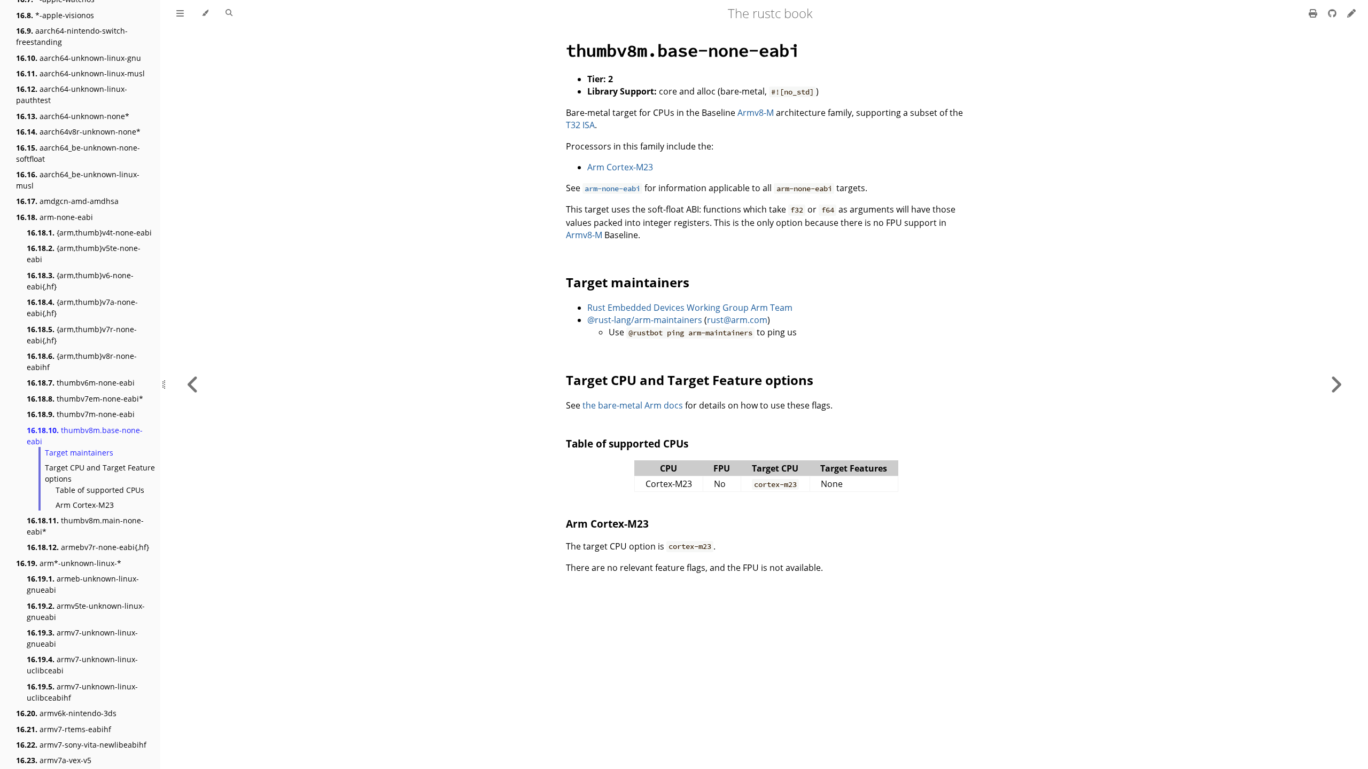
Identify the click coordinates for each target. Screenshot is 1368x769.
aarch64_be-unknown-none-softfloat (78, 153)
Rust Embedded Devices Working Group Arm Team (689, 307)
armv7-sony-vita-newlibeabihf (81, 745)
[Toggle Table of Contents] (180, 13)
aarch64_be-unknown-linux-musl (77, 180)
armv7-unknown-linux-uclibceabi (82, 665)
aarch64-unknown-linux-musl (80, 73)
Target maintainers (79, 453)
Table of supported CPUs (100, 490)
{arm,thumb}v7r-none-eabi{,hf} (82, 335)
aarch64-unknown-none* (72, 116)
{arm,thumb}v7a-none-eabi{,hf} (82, 307)
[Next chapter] (1336, 384)
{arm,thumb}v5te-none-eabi (84, 253)
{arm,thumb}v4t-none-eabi (89, 232)
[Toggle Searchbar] (229, 13)
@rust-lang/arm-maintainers (644, 320)
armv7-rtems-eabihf (63, 729)
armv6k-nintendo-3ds (66, 713)
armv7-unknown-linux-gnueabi (82, 638)
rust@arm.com (737, 320)
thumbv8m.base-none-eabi (85, 435)
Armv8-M (755, 113)
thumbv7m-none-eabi (81, 414)
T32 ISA (580, 125)
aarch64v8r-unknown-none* (78, 132)
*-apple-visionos (55, 15)
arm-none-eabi (54, 217)
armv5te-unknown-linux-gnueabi (86, 611)
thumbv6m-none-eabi (81, 383)
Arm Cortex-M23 (85, 505)
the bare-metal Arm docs (632, 405)
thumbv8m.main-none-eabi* (85, 526)
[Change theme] (205, 13)
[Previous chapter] (193, 384)
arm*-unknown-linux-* (68, 563)
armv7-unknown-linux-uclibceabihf (82, 692)
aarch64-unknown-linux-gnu (78, 58)
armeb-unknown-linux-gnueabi (83, 584)
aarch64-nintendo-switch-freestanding (72, 36)
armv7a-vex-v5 (53, 760)
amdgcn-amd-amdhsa (67, 201)
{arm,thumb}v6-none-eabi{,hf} (80, 281)
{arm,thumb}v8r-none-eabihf (82, 361)
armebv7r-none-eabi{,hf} (88, 547)
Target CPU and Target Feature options (100, 473)
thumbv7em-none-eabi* (85, 399)
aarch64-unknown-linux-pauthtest (71, 94)
